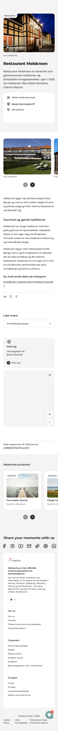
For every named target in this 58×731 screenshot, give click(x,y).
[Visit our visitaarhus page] (4, 546)
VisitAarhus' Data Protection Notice (39, 721)
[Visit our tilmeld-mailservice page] (29, 546)
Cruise (11, 683)
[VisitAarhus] (16, 560)
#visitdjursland (25, 282)
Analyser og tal (15, 657)
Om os (11, 616)
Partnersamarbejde (18, 646)
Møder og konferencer (19, 695)
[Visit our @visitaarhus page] (37, 546)
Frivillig (11, 687)
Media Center (15, 653)
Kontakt (12, 620)
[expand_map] (50, 375)
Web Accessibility (21, 721)
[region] (29, 398)
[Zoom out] (49, 422)
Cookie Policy (6, 721)
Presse (11, 650)
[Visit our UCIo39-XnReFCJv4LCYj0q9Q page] (20, 546)
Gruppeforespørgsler (18, 691)
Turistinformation (17, 628)
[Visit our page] (12, 546)
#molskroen (10, 282)
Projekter (12, 661)
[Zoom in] (49, 414)
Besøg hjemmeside (22, 104)
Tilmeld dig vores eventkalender (24, 624)
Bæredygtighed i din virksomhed (25, 665)
